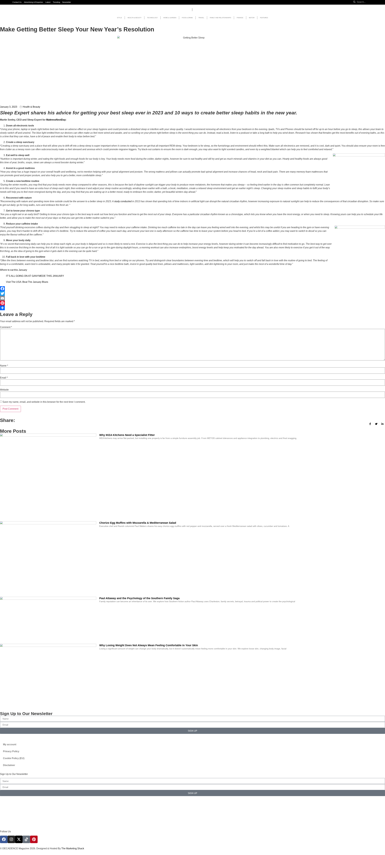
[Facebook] (192, 288)
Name (4, 366)
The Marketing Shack (72, 848)
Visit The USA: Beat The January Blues (27, 282)
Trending (56, 2)
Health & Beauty (135, 17)
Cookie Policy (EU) (13, 758)
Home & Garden (169, 17)
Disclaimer (9, 765)
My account (9, 744)
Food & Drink (187, 17)
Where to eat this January (13, 270)
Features (264, 17)
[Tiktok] (26, 839)
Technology (152, 17)
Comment (6, 327)
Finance (240, 17)
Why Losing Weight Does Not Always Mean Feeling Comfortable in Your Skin (148, 645)
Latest (47, 2)
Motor (251, 17)
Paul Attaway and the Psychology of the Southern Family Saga (139, 598)
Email (4, 378)
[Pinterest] (192, 303)
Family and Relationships (220, 17)
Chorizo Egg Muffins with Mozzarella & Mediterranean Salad (137, 522)
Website (4, 390)
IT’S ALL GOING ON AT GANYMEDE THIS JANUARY (35, 276)
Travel (201, 17)
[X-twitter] (19, 839)
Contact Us (17, 2)
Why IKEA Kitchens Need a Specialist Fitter (127, 435)
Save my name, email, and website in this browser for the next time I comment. (44, 402)
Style (119, 17)
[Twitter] (192, 293)
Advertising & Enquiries (33, 2)
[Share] (192, 307)
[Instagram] (11, 839)
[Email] (192, 298)
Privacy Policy (11, 751)
